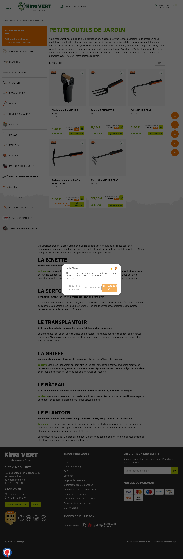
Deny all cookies (74, 288)
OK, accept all (110, 288)
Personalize (92, 288)
